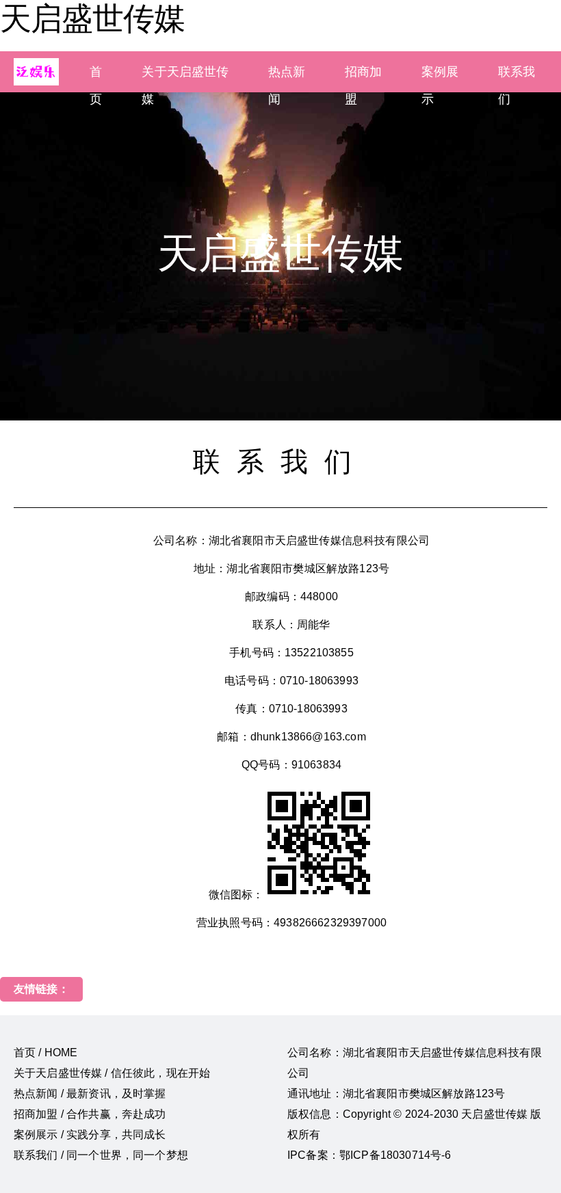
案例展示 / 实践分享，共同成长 (90, 1134)
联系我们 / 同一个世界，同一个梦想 (101, 1155)
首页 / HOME (45, 1052)
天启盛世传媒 (92, 18)
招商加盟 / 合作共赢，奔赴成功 (90, 1114)
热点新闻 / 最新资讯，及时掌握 (90, 1093)
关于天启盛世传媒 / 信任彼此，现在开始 (112, 1073)
